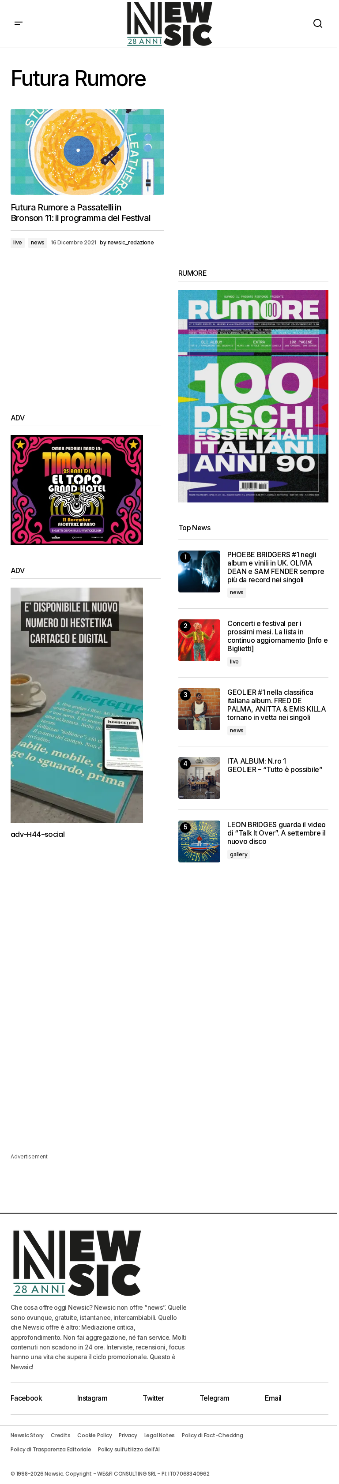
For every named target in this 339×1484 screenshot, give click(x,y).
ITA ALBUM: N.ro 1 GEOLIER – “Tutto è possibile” (275, 765)
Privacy (128, 1435)
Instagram (92, 1398)
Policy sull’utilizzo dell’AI (128, 1449)
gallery (238, 854)
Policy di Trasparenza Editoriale (51, 1449)
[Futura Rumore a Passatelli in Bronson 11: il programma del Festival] (87, 152)
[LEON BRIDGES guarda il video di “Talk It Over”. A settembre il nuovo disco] (199, 841)
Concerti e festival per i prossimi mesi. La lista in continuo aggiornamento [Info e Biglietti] (277, 636)
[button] (18, 24)
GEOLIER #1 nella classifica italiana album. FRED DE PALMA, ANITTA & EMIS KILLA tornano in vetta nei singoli (276, 705)
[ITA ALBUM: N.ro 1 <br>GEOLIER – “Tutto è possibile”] (199, 778)
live (17, 242)
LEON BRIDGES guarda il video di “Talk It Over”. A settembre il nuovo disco (276, 833)
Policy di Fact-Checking (212, 1435)
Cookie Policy (94, 1435)
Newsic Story (27, 1435)
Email (273, 1398)
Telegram (215, 1398)
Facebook (26, 1398)
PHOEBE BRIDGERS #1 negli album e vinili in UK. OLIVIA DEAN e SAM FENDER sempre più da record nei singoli (275, 568)
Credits (60, 1435)
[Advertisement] (86, 331)
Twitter (153, 1398)
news (38, 242)
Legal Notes (159, 1435)
